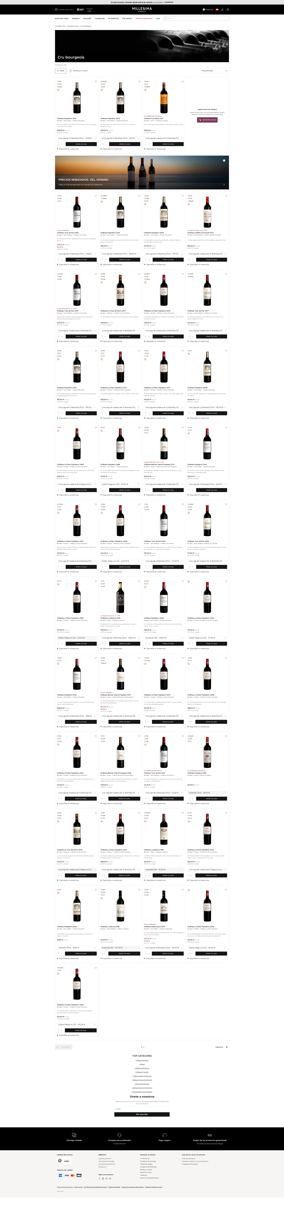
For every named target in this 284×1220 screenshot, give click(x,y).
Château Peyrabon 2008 (197, 388)
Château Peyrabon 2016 (110, 118)
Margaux (110, 313)
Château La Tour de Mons (122, 313)
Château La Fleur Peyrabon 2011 (113, 388)
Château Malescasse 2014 (154, 927)
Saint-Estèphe (67, 235)
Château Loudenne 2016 (110, 618)
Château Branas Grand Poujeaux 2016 (115, 773)
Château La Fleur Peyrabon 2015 (157, 311)
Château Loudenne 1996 (154, 850)
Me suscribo (142, 1114)
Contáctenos (145, 1158)
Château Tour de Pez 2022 (155, 541)
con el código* (137, 2)
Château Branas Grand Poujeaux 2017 (115, 695)
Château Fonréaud (162, 120)
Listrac (152, 120)
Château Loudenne (118, 620)
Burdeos (59, 120)
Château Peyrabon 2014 (66, 118)
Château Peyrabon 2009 (154, 233)
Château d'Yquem (142, 1072)
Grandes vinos (72, 26)
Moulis (152, 466)
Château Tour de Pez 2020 (68, 233)
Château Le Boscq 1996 (109, 927)
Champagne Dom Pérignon (142, 1088)
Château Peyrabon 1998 (110, 464)
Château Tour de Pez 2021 (154, 773)
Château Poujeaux (205, 775)
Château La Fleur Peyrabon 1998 (70, 618)
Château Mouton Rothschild (142, 1080)
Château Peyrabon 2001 (197, 464)
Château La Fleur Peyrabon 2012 (113, 850)
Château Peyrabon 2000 (154, 618)
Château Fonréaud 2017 (153, 118)
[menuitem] (62, 18)
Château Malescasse (165, 929)
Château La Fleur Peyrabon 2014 (70, 773)
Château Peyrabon (78, 120)
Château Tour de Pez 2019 (67, 311)
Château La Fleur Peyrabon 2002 (200, 618)
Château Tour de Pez (80, 235)
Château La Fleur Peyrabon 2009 (113, 541)
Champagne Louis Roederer (142, 1092)
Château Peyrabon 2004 (67, 927)
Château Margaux (142, 1060)
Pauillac (152, 313)
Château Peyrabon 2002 (67, 695)
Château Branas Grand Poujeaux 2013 (159, 464)
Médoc (109, 620)
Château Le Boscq (122, 929)
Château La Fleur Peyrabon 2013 (157, 695)
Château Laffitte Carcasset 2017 (200, 233)
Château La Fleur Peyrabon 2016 (70, 541)
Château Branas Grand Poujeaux (166, 466)
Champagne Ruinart (142, 1084)
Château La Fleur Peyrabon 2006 (70, 464)
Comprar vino (60, 26)
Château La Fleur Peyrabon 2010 (200, 850)
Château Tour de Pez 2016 (198, 541)
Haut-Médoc (67, 120)
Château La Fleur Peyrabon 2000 (200, 927)
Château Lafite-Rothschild (142, 1076)
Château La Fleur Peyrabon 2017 (157, 388)
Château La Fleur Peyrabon (165, 313)
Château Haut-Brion (142, 1068)
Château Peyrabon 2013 (110, 233)
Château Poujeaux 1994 (196, 773)
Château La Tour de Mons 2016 (69, 850)
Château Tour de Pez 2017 (198, 311)
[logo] (142, 9)
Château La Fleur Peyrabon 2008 (200, 695)
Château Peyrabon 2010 (66, 388)
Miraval (142, 1064)
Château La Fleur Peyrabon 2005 (70, 1005)
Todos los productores (65, 1187)
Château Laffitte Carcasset (212, 235)
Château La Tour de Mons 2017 (113, 311)
